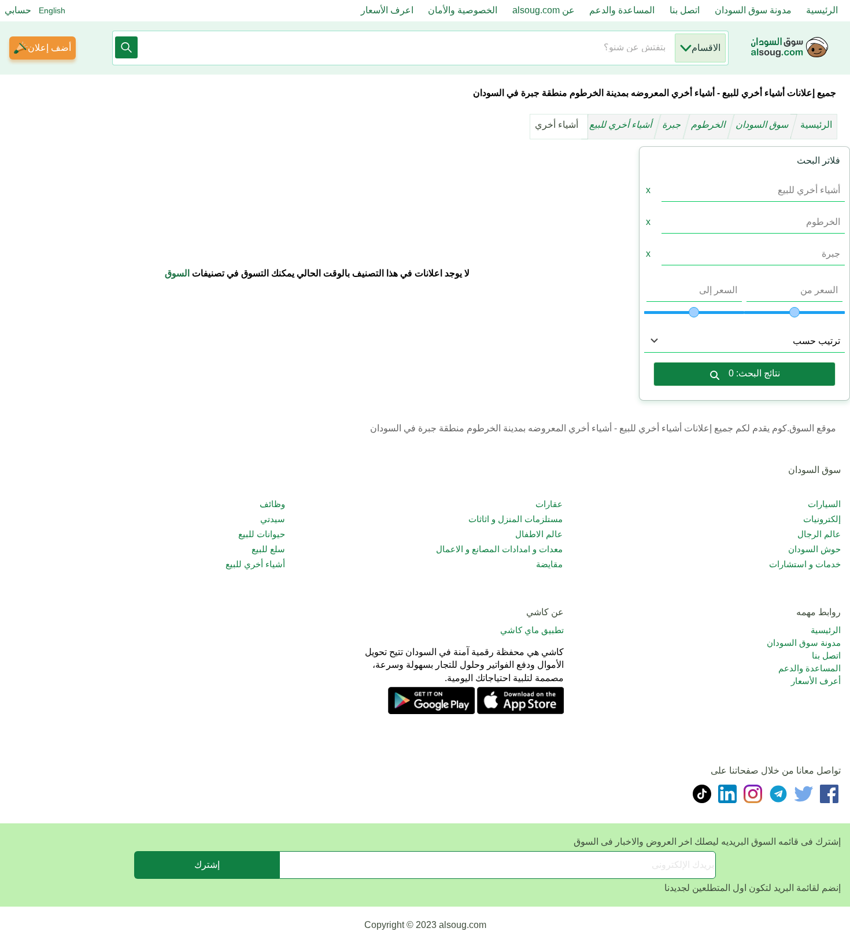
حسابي (18, 10)
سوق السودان (763, 125)
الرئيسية (822, 10)
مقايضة (549, 564)
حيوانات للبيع (261, 534)
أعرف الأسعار (816, 681)
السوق (177, 273)
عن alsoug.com (543, 10)
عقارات (549, 504)
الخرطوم (709, 125)
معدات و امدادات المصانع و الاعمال (499, 549)
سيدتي (272, 519)
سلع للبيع (268, 549)
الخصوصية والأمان (462, 10)
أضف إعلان (49, 48)
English (52, 10)
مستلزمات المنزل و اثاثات (515, 519)
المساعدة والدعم (622, 10)
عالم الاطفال (539, 534)
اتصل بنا (685, 10)
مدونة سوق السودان (753, 10)
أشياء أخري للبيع (622, 125)
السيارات (824, 504)
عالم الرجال (819, 534)
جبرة (672, 125)
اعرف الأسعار (387, 10)
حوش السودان (814, 549)
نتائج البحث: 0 (754, 373)
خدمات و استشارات (805, 564)
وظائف (272, 504)
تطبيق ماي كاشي (532, 630)
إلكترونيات (822, 519)
